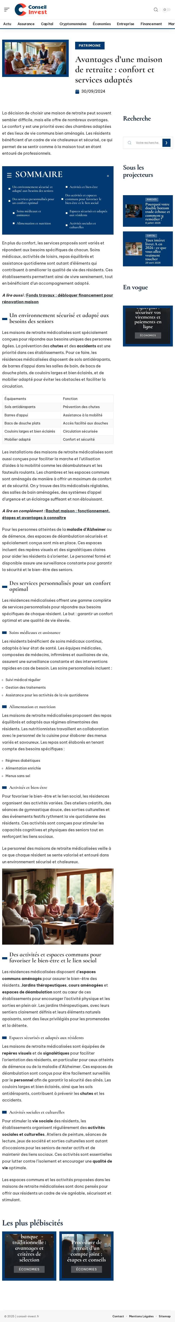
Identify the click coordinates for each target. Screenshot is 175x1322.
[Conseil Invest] (31, 9)
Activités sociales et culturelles (83, 225)
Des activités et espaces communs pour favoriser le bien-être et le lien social (83, 199)
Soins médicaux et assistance (29, 213)
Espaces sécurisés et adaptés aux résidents (88, 213)
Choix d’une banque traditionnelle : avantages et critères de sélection (29, 1245)
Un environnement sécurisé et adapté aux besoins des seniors (32, 189)
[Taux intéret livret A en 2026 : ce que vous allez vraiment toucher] (133, 248)
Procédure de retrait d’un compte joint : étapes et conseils (86, 1251)
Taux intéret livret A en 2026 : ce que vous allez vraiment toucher (155, 249)
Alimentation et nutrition (34, 223)
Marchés (152, 199)
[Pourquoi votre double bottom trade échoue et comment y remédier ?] (133, 211)
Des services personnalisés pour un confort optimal (33, 201)
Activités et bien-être (84, 187)
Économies (29, 1269)
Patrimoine (90, 45)
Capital (151, 236)
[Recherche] (156, 9)
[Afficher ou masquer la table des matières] (86, 175)
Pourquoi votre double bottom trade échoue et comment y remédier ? (157, 212)
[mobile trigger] (8, 9)
